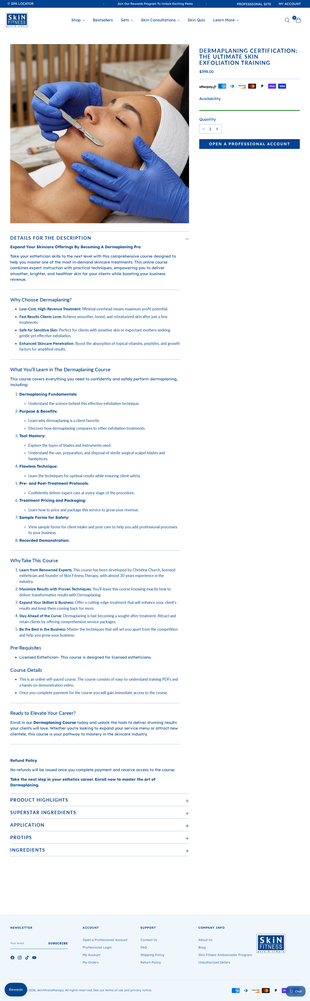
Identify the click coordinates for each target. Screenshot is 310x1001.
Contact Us (148, 940)
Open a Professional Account (105, 940)
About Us (205, 940)
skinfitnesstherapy (50, 990)
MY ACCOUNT (290, 4)
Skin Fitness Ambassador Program (225, 955)
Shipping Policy (152, 955)
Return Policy (150, 962)
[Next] (206, 4)
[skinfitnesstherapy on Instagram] (20, 958)
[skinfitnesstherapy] (16, 20)
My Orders (91, 962)
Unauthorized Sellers (214, 962)
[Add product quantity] (203, 128)
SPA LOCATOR (22, 4)
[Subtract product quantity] (217, 128)
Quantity (207, 119)
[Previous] (104, 4)
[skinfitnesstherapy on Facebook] (13, 958)
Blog (202, 947)
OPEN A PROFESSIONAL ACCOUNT (249, 143)
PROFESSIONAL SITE (254, 4)
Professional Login (97, 947)
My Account (91, 955)
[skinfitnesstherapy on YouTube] (34, 958)
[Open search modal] (287, 20)
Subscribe (58, 943)
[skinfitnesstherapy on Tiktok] (27, 958)
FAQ (143, 947)
